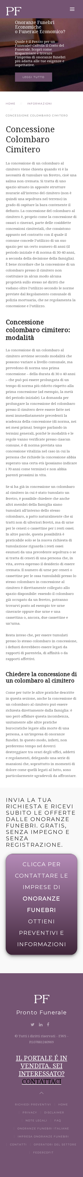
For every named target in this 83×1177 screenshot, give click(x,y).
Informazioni (39, 103)
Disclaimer (54, 1112)
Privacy (30, 1112)
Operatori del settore (55, 1144)
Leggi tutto (33, 77)
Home (10, 103)
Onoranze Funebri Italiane (43, 1128)
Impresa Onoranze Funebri (43, 1136)
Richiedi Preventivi (33, 1104)
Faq (57, 1120)
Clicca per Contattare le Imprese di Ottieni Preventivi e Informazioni (41, 904)
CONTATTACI (41, 1081)
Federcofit (43, 1152)
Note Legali (36, 1120)
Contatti (18, 1144)
